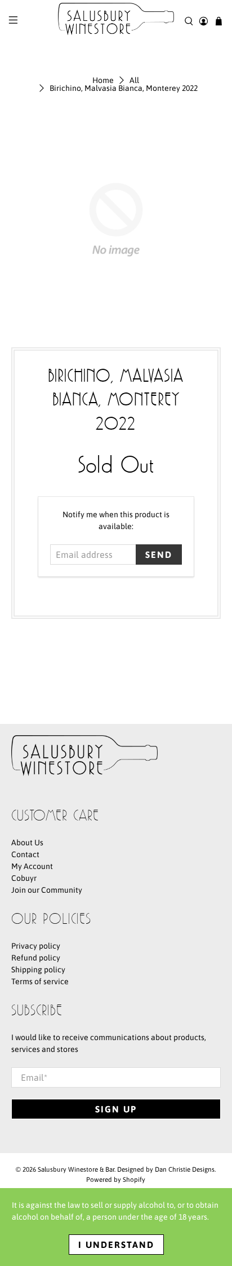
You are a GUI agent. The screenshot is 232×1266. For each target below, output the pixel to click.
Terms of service (40, 981)
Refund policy (35, 957)
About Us (27, 842)
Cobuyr (24, 878)
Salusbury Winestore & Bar (76, 1169)
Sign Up (116, 1109)
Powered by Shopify (115, 1179)
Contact (25, 854)
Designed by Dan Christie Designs (166, 1169)
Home (103, 80)
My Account (32, 866)
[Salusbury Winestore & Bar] (116, 21)
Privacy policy (35, 945)
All (134, 80)
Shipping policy (38, 969)
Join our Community (46, 889)
